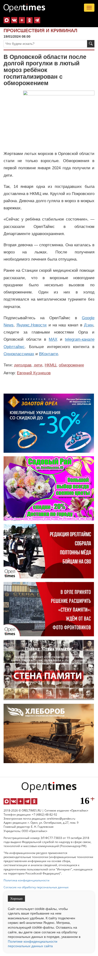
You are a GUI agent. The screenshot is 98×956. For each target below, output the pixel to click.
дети (38, 365)
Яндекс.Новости (31, 325)
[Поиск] (90, 43)
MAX (53, 339)
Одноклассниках (19, 354)
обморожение (71, 365)
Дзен (88, 325)
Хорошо (16, 898)
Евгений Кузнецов (34, 373)
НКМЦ (50, 365)
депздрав (22, 365)
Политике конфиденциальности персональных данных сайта (32, 943)
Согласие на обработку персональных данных (36, 887)
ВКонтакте (48, 354)
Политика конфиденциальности (26, 880)
